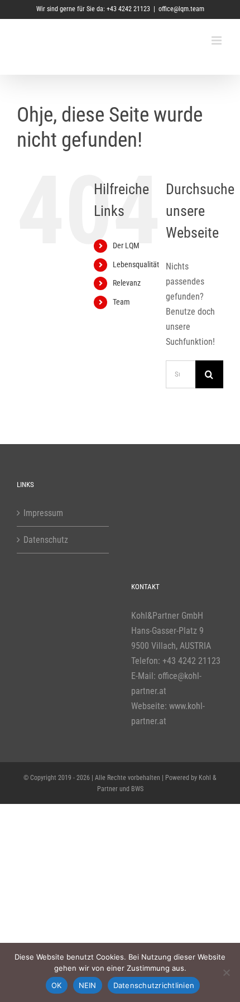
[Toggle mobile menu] (217, 40)
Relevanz (127, 282)
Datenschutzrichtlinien (154, 985)
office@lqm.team (181, 9)
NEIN (88, 985)
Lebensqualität (136, 264)
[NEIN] (226, 972)
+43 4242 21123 (191, 661)
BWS (137, 789)
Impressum (43, 513)
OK (56, 985)
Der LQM (126, 245)
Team (121, 301)
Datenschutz (45, 539)
